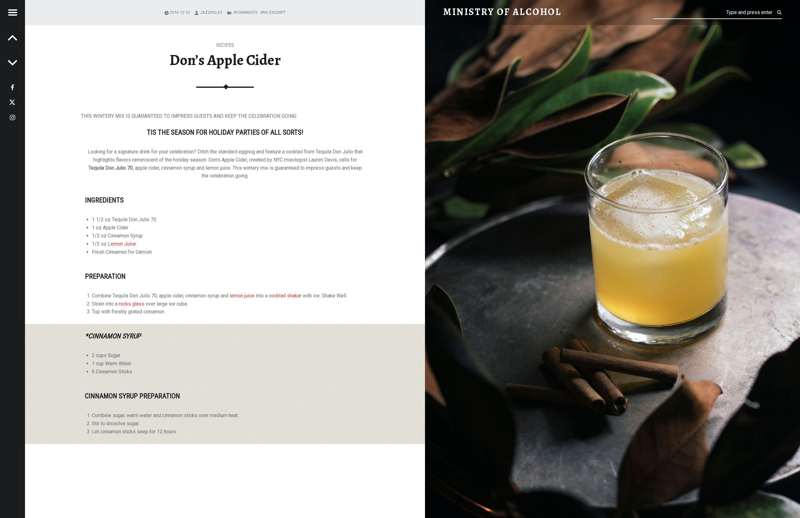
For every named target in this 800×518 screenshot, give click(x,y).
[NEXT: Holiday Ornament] (12, 37)
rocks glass (131, 304)
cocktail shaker (285, 296)
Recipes (225, 45)
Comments (247, 12)
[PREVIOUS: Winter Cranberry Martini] (12, 62)
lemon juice (242, 296)
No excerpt (274, 12)
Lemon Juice (122, 244)
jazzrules (211, 12)
